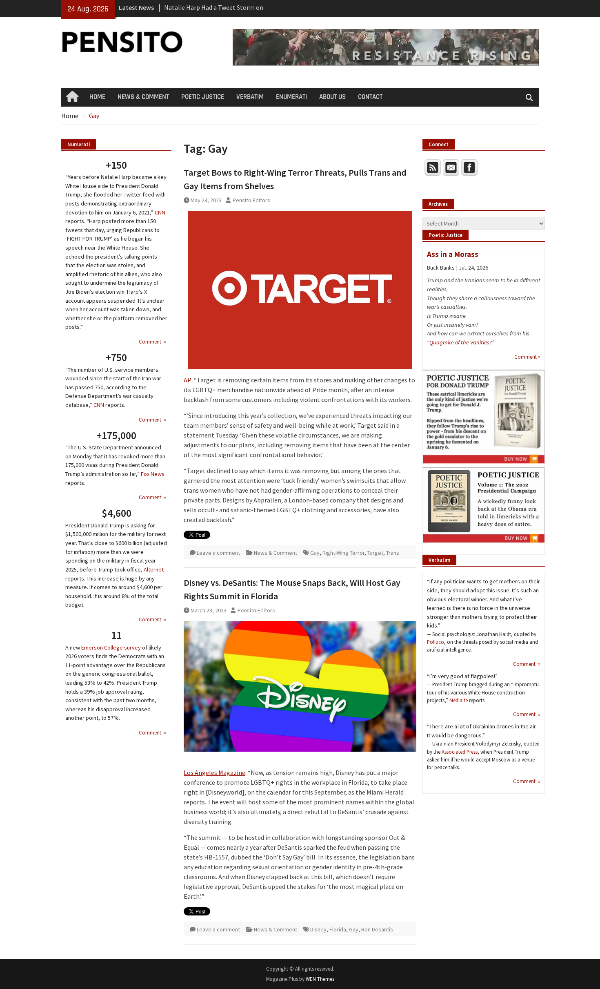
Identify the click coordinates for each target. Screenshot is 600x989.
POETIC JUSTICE (202, 96)
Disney (318, 929)
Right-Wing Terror (343, 552)
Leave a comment (218, 552)
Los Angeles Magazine (214, 772)
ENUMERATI (291, 96)
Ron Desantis (377, 929)
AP (187, 380)
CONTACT (370, 96)
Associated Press (460, 751)
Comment (150, 341)
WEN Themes (320, 979)
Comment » (527, 356)
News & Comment (275, 552)
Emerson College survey (111, 647)
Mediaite (458, 700)
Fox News (152, 474)
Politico (435, 641)
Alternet (154, 569)
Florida (337, 929)
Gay (315, 552)
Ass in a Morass (452, 254)
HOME (97, 96)
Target (375, 552)
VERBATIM (250, 96)
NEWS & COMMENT (143, 96)
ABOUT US (332, 96)
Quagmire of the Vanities (459, 342)
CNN (160, 212)
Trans (392, 552)
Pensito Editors (251, 200)
